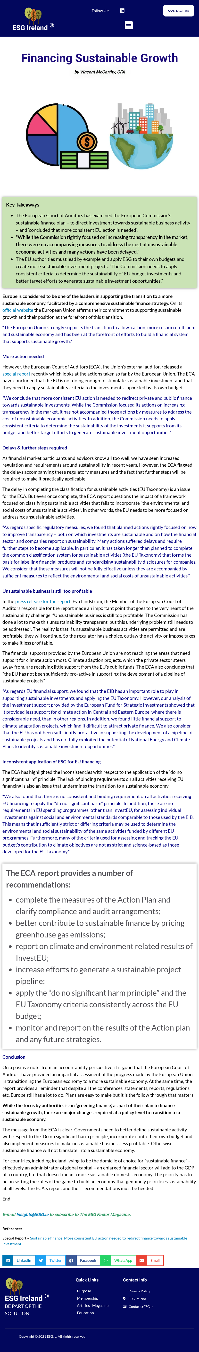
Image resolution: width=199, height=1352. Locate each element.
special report (16, 373)
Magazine (100, 1305)
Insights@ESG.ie (32, 1214)
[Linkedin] (122, 11)
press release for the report (43, 601)
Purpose (84, 1290)
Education (85, 1312)
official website (17, 310)
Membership (87, 1298)
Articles (83, 1305)
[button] (129, 25)
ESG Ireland (33, 28)
